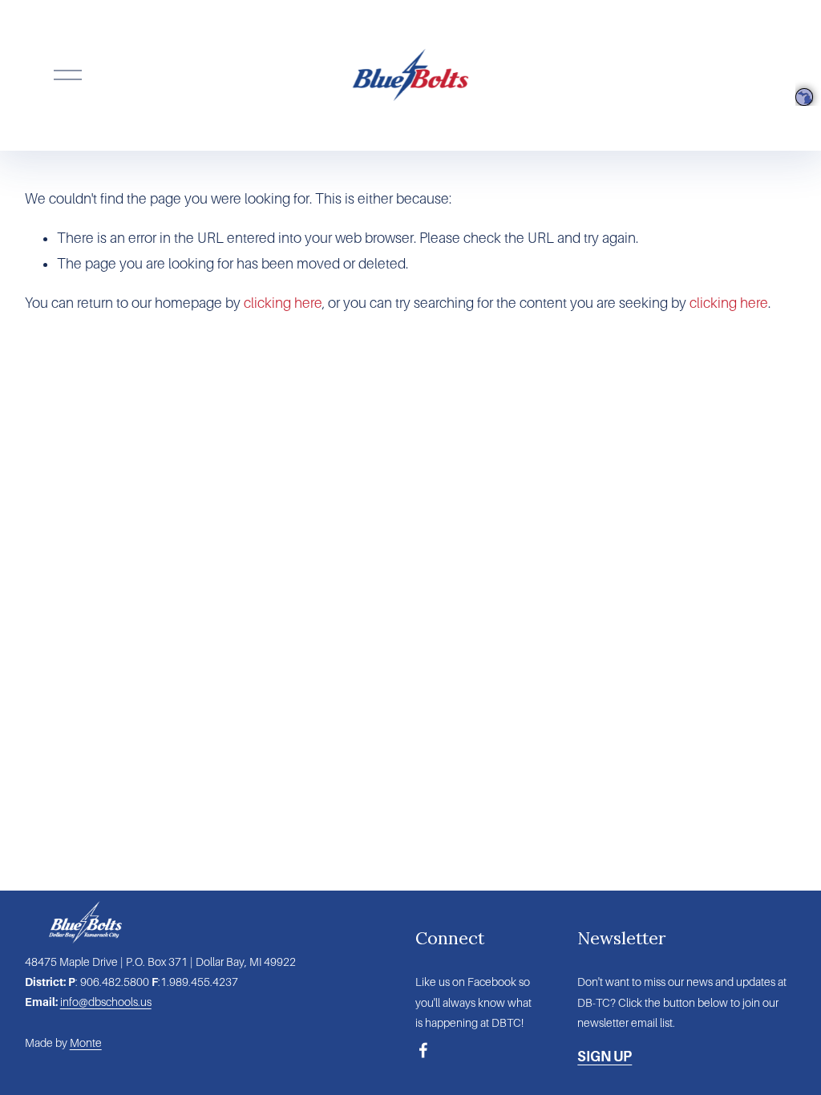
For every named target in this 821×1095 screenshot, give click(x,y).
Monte (86, 1042)
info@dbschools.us (106, 1002)
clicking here (283, 303)
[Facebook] (423, 1050)
